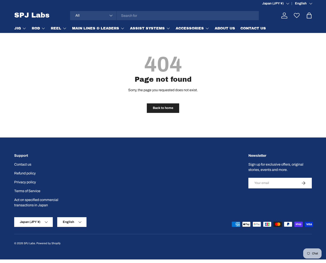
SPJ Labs (29, 243)
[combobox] (164, 15)
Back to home (163, 108)
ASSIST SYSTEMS (147, 28)
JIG (17, 28)
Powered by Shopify (48, 243)
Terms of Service (27, 191)
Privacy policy (25, 182)
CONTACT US (253, 28)
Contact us (22, 164)
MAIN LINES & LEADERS (95, 28)
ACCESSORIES (190, 28)
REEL (56, 28)
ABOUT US (225, 28)
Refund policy (25, 173)
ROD (36, 28)
